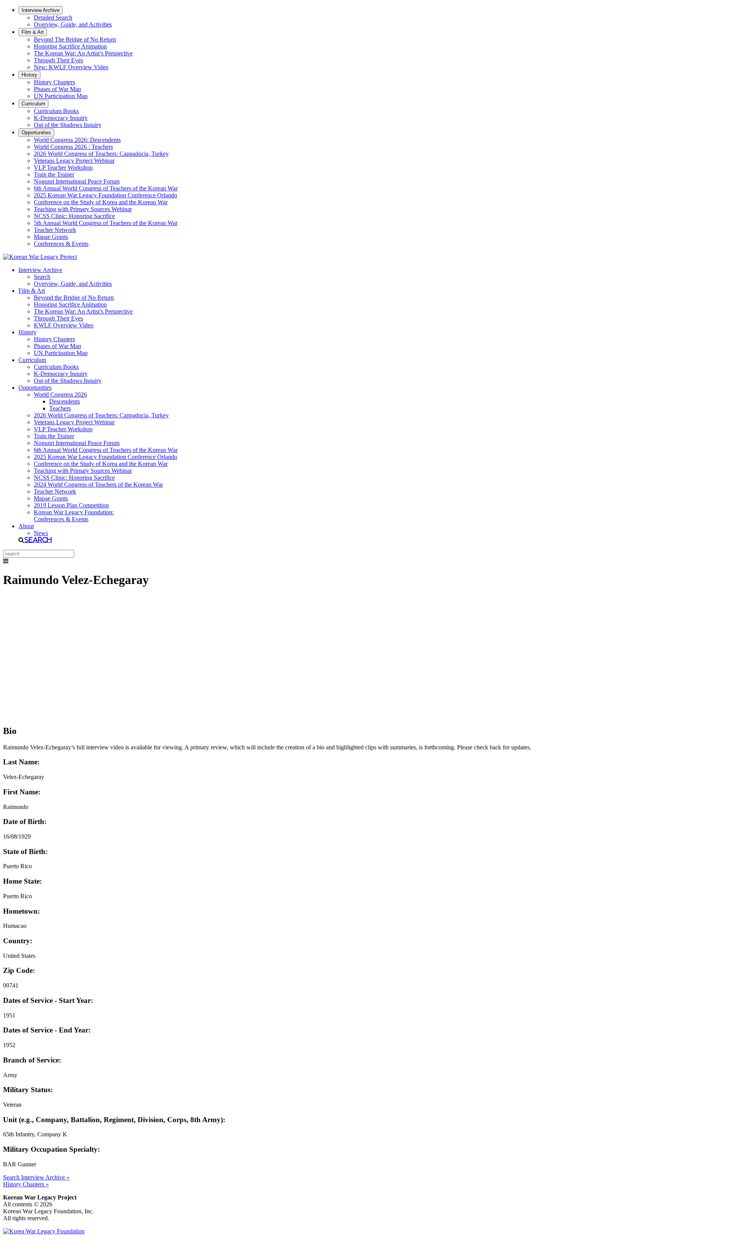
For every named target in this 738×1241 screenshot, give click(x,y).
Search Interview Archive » (36, 1177)
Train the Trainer (54, 174)
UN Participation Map (61, 96)
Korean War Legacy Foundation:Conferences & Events (74, 515)
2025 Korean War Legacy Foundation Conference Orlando (105, 195)
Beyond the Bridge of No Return (74, 297)
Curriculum (33, 104)
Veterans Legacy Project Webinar (74, 160)
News (41, 533)
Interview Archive (41, 10)
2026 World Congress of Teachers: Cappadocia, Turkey (101, 153)
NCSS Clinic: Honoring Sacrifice (74, 216)
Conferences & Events (61, 243)
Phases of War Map (57, 89)
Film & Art (33, 32)
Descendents (64, 401)
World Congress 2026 (60, 394)
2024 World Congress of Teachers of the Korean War (98, 484)
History (29, 75)
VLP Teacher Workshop (63, 167)
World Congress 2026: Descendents (77, 140)
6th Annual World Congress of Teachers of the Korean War (106, 188)
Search (42, 277)
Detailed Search (53, 17)
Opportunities (36, 132)
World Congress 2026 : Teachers (73, 146)
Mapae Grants (51, 237)
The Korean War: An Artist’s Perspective (83, 53)
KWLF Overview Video (63, 325)
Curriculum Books (56, 111)
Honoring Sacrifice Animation (70, 46)
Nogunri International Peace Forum (77, 181)
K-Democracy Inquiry (61, 118)
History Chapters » (26, 1184)
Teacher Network (55, 230)
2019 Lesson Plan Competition (71, 505)
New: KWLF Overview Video (71, 67)
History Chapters (54, 82)
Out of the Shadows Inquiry (67, 125)
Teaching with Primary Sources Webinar (83, 209)
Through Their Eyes (58, 60)
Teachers (60, 408)
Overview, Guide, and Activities (73, 24)
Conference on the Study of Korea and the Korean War (101, 202)
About (26, 526)
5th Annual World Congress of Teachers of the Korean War (106, 223)
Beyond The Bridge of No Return (75, 39)
